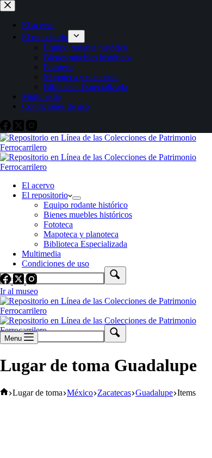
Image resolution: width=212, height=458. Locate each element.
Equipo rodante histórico (85, 204)
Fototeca (58, 224)
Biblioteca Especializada (85, 244)
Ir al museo (19, 291)
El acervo (38, 185)
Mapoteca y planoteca (81, 234)
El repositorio (45, 195)
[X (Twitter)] (19, 281)
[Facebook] (6, 281)
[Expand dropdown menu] (76, 198)
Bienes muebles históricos (87, 214)
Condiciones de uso (55, 263)
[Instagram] (31, 281)
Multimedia (41, 253)
